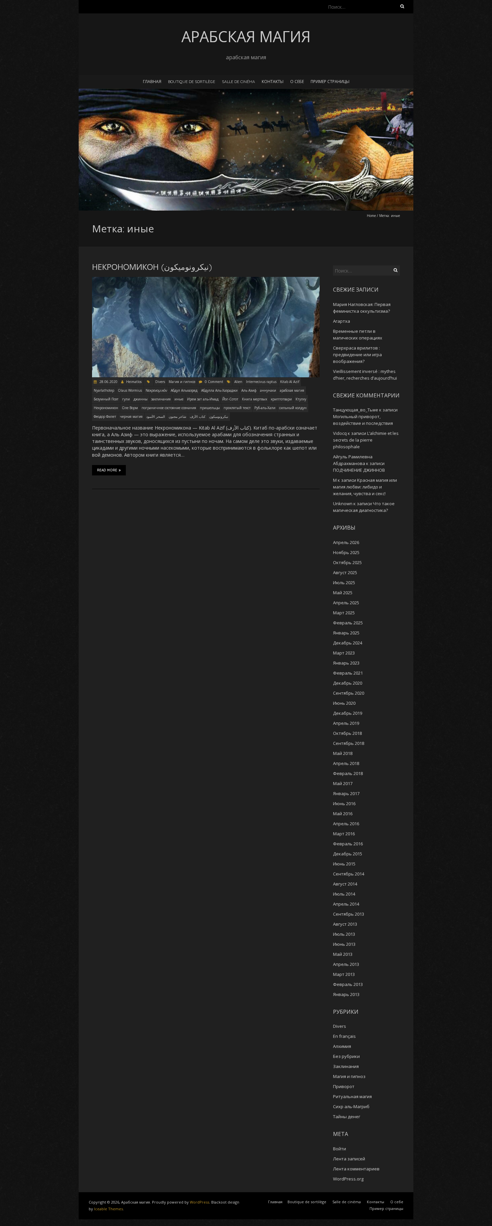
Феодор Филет (105, 416)
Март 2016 (344, 834)
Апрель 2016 (346, 824)
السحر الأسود (155, 416)
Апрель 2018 (346, 763)
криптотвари (281, 399)
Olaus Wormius (130, 390)
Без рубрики (346, 1056)
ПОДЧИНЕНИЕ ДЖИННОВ (359, 470)
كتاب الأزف (198, 416)
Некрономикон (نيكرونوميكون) (152, 267)
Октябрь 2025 (347, 562)
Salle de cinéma (238, 81)
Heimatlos (134, 381)
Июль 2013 (344, 934)
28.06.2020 (107, 381)
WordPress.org (348, 1179)
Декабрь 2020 (347, 683)
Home (371, 215)
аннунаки (268, 390)
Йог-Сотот (230, 399)
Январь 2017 (346, 793)
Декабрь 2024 (347, 643)
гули (126, 399)
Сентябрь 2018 (348, 743)
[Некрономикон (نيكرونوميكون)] (206, 280)
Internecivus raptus (261, 381)
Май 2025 (342, 593)
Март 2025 (344, 613)
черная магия (131, 416)
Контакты (272, 81)
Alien (238, 381)
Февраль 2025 (348, 623)
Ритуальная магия (352, 1096)
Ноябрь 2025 (346, 552)
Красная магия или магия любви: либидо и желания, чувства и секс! (365, 486)
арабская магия (292, 390)
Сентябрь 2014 (348, 874)
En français (344, 1036)
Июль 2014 (344, 894)
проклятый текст (237, 407)
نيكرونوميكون (218, 416)
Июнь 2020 (344, 703)
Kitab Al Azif (289, 381)
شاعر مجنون (177, 416)
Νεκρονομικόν (156, 390)
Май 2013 (342, 954)
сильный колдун (293, 407)
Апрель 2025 (346, 603)
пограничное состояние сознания (169, 407)
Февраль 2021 (348, 673)
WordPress (199, 1202)
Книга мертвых (254, 399)
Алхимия (342, 1046)
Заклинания (346, 1066)
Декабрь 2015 (347, 854)
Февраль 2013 (348, 984)
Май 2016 (342, 814)
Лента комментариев (356, 1169)
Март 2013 (344, 974)
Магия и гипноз (182, 381)
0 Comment (214, 381)
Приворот (343, 1086)
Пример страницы (330, 81)
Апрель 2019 (346, 723)
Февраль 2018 (348, 773)
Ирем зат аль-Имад (203, 399)
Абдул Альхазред (184, 390)
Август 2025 (345, 572)
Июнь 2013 (344, 944)
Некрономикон (106, 407)
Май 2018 (342, 753)
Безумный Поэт (106, 399)
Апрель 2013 (346, 964)
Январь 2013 (346, 994)
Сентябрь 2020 (348, 693)
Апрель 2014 (346, 904)
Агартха (341, 321)
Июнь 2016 (344, 803)
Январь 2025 (346, 633)
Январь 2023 (346, 663)
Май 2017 (342, 783)
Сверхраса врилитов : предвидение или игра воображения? (357, 354)
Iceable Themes (108, 1208)
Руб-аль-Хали (264, 407)
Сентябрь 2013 (348, 914)
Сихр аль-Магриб (351, 1106)
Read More (107, 470)
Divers (160, 381)
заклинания (161, 399)
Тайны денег (346, 1117)
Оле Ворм (130, 407)
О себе (297, 81)
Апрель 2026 (346, 542)
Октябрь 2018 (347, 733)
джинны (141, 399)
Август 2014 (345, 884)
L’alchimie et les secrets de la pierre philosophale (366, 440)
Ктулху (301, 399)
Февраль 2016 (348, 844)
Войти (339, 1149)
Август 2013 (345, 924)
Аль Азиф (248, 390)
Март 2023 (344, 653)
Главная (152, 81)
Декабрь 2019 (347, 713)
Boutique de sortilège (191, 81)
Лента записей (349, 1159)
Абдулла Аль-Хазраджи (219, 390)
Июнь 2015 (344, 864)
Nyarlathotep (104, 390)
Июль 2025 (344, 583)
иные (178, 399)
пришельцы (210, 407)
